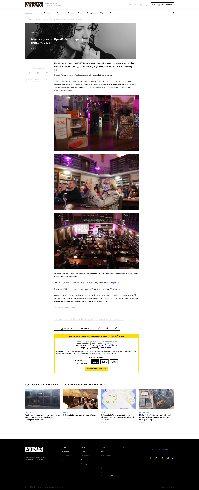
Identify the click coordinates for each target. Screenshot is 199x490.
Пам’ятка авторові (106, 456)
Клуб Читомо (104, 472)
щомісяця (81, 360)
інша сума (114, 362)
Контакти (103, 464)
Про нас (102, 448)
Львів (38, 20)
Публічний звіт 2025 (106, 476)
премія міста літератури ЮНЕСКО (69, 20)
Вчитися (71, 13)
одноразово (82, 363)
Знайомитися (59, 13)
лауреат (29, 20)
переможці (48, 20)
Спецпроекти (91, 13)
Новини (28, 13)
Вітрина (103, 13)
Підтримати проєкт (96, 369)
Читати (37, 13)
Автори (102, 452)
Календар (84, 464)
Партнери (103, 468)
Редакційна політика (106, 460)
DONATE (121, 448)
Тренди (80, 13)
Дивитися (47, 13)
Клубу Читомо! (107, 348)
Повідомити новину (161, 449)
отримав (102, 289)
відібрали (113, 283)
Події (111, 13)
